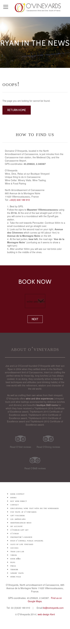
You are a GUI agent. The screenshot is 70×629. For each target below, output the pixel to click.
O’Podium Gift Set (19, 530)
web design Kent (46, 614)
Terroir (14, 569)
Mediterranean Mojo (20, 522)
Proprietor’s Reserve (21, 537)
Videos (13, 555)
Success (14, 548)
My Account (16, 526)
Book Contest (17, 494)
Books (13, 497)
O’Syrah (14, 533)
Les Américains (18, 519)
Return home (16, 110)
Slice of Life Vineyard (21, 544)
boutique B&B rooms (47, 405)
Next (35, 319)
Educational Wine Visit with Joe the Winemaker (34, 508)
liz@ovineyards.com (53, 607)
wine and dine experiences (39, 398)
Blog (12, 562)
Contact (14, 504)
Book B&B (15, 558)
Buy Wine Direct (18, 501)
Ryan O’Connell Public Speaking (26, 540)
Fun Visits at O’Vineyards (23, 512)
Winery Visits (17, 573)
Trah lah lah (17, 551)
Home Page (15, 576)
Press (13, 566)
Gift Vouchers (17, 515)
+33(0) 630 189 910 (19, 199)
